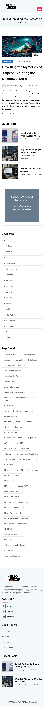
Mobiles (9, 309)
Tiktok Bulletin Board (12, 491)
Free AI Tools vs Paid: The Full (30, 170)
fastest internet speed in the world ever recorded (19, 399)
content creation (10, 382)
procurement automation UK (28, 454)
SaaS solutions (10, 465)
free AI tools (8, 405)
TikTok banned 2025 (12, 475)
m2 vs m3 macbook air (13, 427)
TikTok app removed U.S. (14, 470)
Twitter (10, 612)
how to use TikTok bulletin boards (17, 411)
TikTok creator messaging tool (16, 502)
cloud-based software (12, 376)
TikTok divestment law (12, 508)
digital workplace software (14, 392)
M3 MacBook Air (10, 432)
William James (12, 86)
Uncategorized (11, 338)
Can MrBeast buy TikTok (13, 371)
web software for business (14, 545)
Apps (8, 258)
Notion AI (7, 454)
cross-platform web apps (13, 387)
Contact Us (6, 631)
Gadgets (9, 286)
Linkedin (10, 617)
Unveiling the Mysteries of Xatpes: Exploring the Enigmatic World (22, 72)
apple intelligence (27, 355)
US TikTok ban (10, 529)
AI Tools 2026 (9, 355)
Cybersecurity (11, 269)
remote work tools (27, 459)
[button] (39, 9)
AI (6, 240)
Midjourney (31, 438)
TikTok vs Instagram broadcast (16, 524)
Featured (8, 61)
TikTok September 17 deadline (16, 518)
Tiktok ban (34, 470)
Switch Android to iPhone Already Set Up (31, 134)
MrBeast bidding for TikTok (14, 443)
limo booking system (12, 422)
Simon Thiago (25, 139)
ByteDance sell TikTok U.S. (15, 365)
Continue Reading (9, 114)
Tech (8, 332)
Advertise (5, 637)
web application (10, 540)
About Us (5, 642)
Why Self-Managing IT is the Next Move (30, 151)
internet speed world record (15, 416)
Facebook (11, 607)
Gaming (9, 292)
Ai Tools (9, 246)
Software (9, 326)
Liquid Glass (31, 422)
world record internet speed (15, 556)
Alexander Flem (25, 174)
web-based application (13, 534)
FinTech (9, 280)
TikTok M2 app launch (12, 513)
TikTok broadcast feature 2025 (16, 486)
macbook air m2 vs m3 (13, 438)
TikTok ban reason (11, 481)
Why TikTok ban (10, 551)
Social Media (11, 321)
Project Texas (9, 459)
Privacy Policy (7, 647)
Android (9, 252)
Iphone (8, 303)
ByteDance (32, 360)
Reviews (9, 315)
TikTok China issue (11, 497)
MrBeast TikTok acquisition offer (16, 448)
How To (9, 298)
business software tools (13, 360)
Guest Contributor (26, 155)
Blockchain (10, 263)
